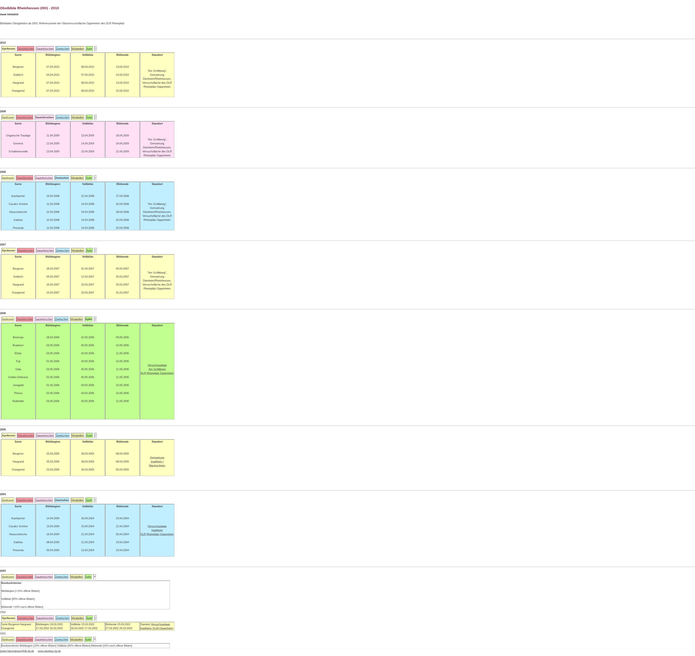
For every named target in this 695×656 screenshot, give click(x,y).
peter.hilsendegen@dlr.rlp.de (17, 651)
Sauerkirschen (45, 48)
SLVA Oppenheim (162, 628)
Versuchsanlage (160, 624)
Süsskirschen (26, 48)
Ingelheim (146, 628)
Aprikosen (8, 117)
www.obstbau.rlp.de (49, 651)
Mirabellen (78, 48)
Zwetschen (62, 48)
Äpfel (89, 48)
